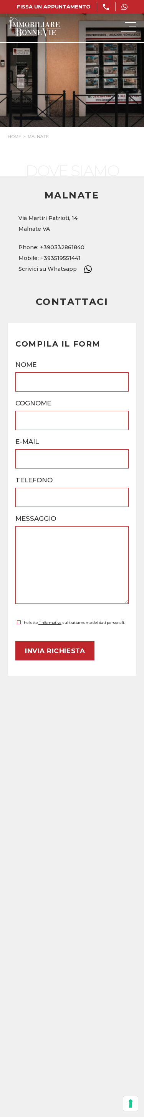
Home (14, 136)
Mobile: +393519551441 (49, 258)
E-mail (27, 441)
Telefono (34, 480)
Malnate (38, 136)
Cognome (33, 403)
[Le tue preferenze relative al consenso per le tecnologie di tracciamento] (130, 1103)
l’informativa (49, 622)
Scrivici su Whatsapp (48, 268)
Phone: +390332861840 (51, 247)
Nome (25, 364)
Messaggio (35, 518)
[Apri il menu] (128, 27)
